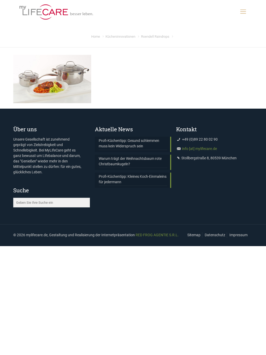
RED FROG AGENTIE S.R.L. (157, 235)
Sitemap (194, 235)
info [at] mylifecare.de (199, 149)
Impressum (238, 235)
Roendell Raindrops (155, 36)
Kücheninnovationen (120, 36)
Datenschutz (215, 235)
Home (95, 36)
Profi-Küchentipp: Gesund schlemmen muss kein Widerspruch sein (129, 143)
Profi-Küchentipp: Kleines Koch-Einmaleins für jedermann (133, 179)
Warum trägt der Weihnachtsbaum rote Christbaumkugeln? (130, 161)
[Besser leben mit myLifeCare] (56, 11)
